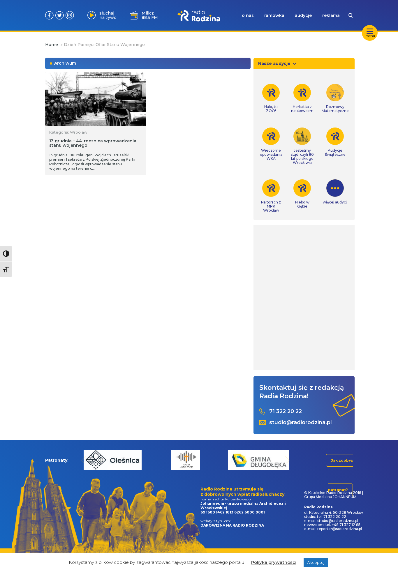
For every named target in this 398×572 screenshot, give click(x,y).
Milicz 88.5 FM (150, 15)
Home (51, 44)
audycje (303, 15)
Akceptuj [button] (315, 562)
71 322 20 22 (285, 411)
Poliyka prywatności (273, 562)
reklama (331, 15)
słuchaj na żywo (108, 15)
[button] (83, 459)
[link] (271, 98)
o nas (248, 15)
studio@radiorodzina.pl (300, 422)
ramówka (274, 15)
